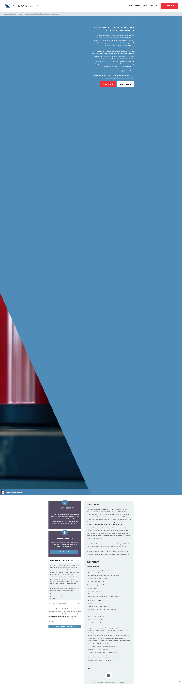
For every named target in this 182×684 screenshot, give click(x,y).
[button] (169, 6)
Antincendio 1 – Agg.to (126, 75)
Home (130, 5)
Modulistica (154, 5)
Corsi (137, 5)
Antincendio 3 (109, 78)
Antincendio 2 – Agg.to (110, 75)
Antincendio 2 (119, 78)
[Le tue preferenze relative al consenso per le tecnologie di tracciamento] (179, 681)
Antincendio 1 (129, 78)
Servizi (145, 5)
